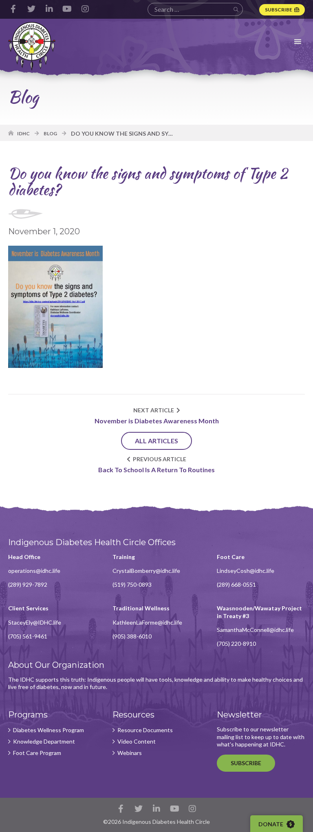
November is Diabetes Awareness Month (157, 421)
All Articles (156, 441)
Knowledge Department (44, 741)
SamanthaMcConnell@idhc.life (255, 629)
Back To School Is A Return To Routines (156, 469)
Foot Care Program (37, 753)
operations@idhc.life (34, 570)
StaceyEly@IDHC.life (34, 622)
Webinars (129, 753)
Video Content (136, 741)
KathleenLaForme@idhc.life (147, 622)
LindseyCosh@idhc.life (245, 570)
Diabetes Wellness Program (48, 730)
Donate (271, 824)
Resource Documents (145, 730)
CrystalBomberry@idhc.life (146, 570)
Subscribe (278, 10)
